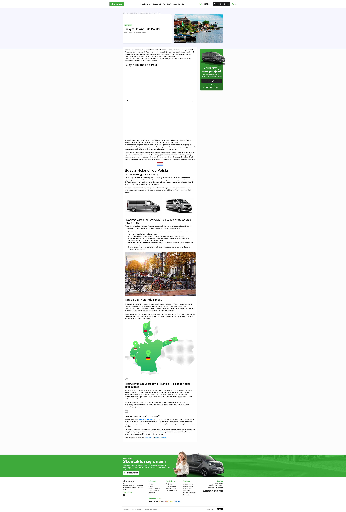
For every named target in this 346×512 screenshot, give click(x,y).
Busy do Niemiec (188, 484)
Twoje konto (169, 484)
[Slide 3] (163, 136)
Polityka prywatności (155, 488)
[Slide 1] (158, 136)
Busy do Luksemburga (189, 492)
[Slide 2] (161, 136)
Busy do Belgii (187, 490)
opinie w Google (160, 437)
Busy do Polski (187, 495)
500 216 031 (206, 4)
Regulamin (152, 486)
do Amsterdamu (159, 432)
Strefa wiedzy (133, 13)
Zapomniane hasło (171, 490)
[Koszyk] (236, 4)
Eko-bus (125, 13)
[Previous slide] (127, 100)
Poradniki (142, 13)
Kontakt (151, 484)
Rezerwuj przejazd (220, 4)
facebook (148, 437)
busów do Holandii (145, 419)
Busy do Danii (187, 488)
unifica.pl (220, 509)
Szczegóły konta (171, 488)
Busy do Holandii (188, 486)
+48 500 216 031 (132, 473)
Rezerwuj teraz (211, 81)
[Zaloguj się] (233, 4)
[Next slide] (192, 100)
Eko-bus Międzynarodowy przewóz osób (145, 509)
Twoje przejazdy (171, 486)
